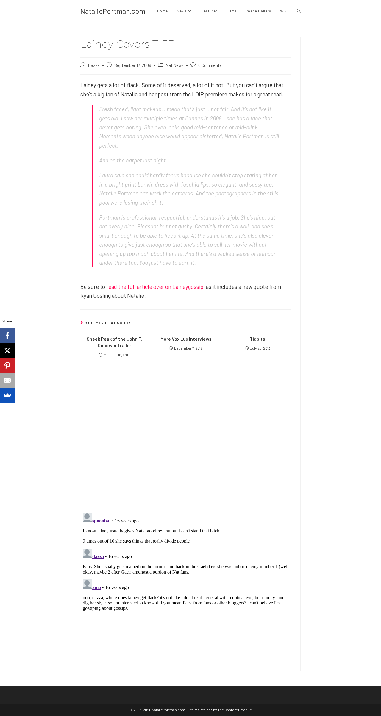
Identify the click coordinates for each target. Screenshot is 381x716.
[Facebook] (7, 335)
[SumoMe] (7, 395)
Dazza (94, 65)
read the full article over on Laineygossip (154, 286)
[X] (7, 350)
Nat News (175, 65)
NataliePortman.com (112, 11)
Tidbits (257, 338)
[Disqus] (185, 584)
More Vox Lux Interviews (186, 338)
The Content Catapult (235, 710)
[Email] (7, 380)
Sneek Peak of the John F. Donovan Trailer (114, 342)
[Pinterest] (7, 365)
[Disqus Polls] (186, 436)
